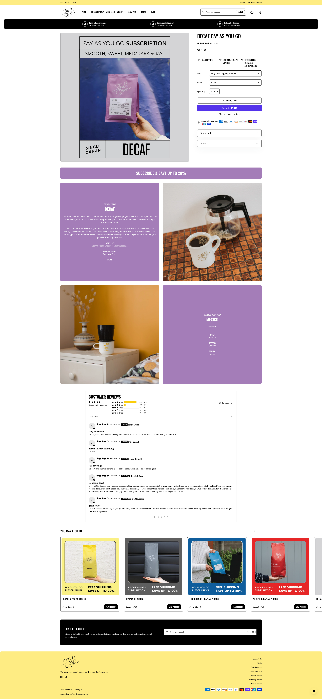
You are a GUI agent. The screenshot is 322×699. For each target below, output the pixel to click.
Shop (85, 12)
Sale (153, 12)
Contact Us (257, 659)
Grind (199, 82)
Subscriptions (97, 12)
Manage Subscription (255, 2)
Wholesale (110, 12)
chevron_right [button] (259, 530)
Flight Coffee (70, 694)
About (121, 12)
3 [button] (161, 517)
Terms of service (255, 671)
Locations (133, 12)
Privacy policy (256, 684)
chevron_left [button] (254, 530)
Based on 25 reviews (98, 404)
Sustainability (256, 667)
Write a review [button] (225, 402)
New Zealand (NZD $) (71, 689)
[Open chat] (314, 691)
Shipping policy (255, 679)
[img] (103, 424)
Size (199, 73)
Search (240, 12)
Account (243, 2)
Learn (145, 12)
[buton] (71, 689)
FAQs (259, 663)
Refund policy (256, 675)
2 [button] (158, 517)
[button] (203, 43)
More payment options (229, 114)
